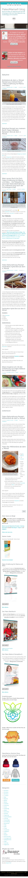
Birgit (16, 87)
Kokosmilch (4, 346)
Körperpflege (7, 820)
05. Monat (6, 792)
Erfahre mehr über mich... (7, 532)
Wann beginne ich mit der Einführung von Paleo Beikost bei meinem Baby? (13, 368)
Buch (8, 230)
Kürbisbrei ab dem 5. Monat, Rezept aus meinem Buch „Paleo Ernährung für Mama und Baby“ (13, 82)
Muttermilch (6, 823)
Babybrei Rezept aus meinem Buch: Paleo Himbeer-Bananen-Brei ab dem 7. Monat (13, 131)
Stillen (5, 841)
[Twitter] (8, 5)
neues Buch (11, 213)
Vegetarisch (6, 844)
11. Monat (6, 795)
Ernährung (6, 805)
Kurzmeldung (7, 821)
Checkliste (6, 803)
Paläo (5, 825)
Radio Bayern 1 (14, 527)
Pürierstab (22, 483)
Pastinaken (7, 315)
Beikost (5, 802)
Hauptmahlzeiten (7, 816)
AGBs (25, 872)
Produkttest (6, 830)
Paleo (5, 826)
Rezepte (5, 834)
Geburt (5, 810)
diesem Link (8, 863)
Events (5, 807)
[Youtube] (17, 5)
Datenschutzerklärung (19, 872)
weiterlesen (4, 123)
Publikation (6, 831)
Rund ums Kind (7, 836)
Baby (5, 797)
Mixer (13, 484)
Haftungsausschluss (10, 872)
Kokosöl (22, 459)
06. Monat (6, 794)
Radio (5, 833)
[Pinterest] (15, 5)
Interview (6, 818)
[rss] (20, 5)
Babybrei (6, 798)
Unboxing (6, 843)
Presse (5, 828)
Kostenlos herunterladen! (7, 560)
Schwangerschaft (7, 838)
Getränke (6, 813)
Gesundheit (6, 811)
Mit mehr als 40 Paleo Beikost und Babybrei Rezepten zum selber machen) (13, 237)
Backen (5, 800)
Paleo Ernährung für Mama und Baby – (15, 232)
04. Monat (6, 790)
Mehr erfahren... (5, 607)
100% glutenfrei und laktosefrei (12, 238)
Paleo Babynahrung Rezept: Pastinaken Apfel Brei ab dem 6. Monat (13, 266)
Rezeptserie (8, 157)
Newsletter (7, 211)
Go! (24, 511)
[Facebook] (10, 5)
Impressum (3, 872)
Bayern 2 (20, 527)
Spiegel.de (4, 529)
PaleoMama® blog (13, 9)
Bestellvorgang (14, 873)
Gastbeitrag (6, 808)
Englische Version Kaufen (14, 66)
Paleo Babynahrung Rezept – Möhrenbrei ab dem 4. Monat (13, 417)
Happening (6, 815)
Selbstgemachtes (7, 839)
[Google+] (13, 5)
